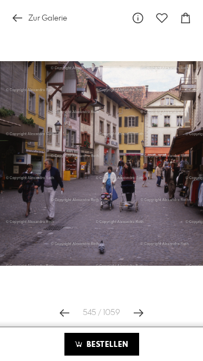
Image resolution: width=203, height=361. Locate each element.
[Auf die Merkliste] (161, 18)
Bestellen (106, 345)
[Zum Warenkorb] (185, 18)
